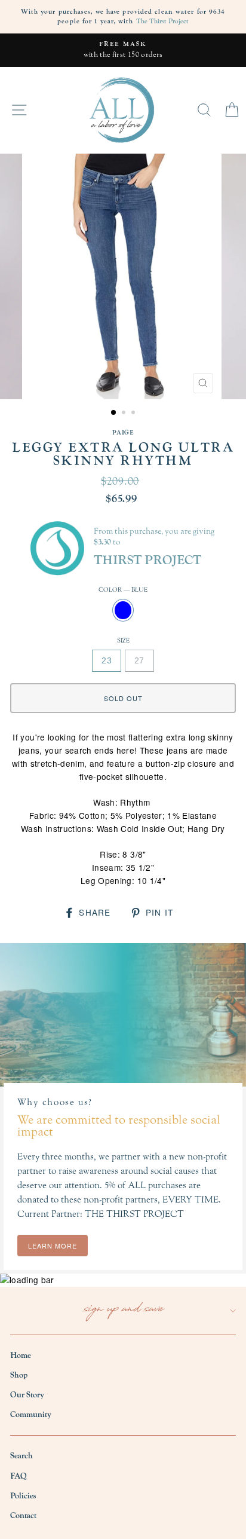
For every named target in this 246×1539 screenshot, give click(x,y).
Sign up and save (123, 1310)
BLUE (123, 610)
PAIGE (122, 432)
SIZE (123, 640)
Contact (23, 1515)
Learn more (52, 1245)
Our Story (27, 1395)
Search (21, 1456)
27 (139, 660)
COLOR (123, 589)
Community (30, 1414)
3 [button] (134, 414)
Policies (23, 1496)
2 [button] (125, 414)
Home (20, 1355)
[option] (123, 50)
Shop (18, 1375)
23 (107, 660)
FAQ (18, 1476)
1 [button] (114, 413)
